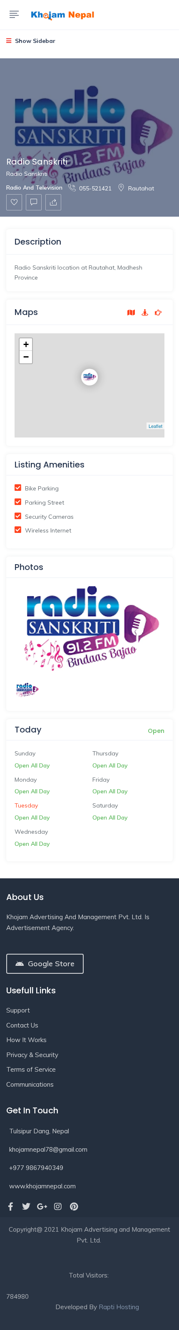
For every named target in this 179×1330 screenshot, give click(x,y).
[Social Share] (53, 202)
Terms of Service (31, 1069)
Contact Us (22, 1025)
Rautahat (141, 188)
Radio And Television (34, 187)
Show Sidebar (34, 41)
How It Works (26, 1040)
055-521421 (95, 188)
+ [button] (26, 344)
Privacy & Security (32, 1055)
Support (18, 1010)
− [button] (26, 357)
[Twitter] (26, 1206)
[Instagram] (58, 1206)
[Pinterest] (74, 1206)
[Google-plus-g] (42, 1206)
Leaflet (155, 425)
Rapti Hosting (119, 1307)
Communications (30, 1084)
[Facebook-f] (10, 1206)
